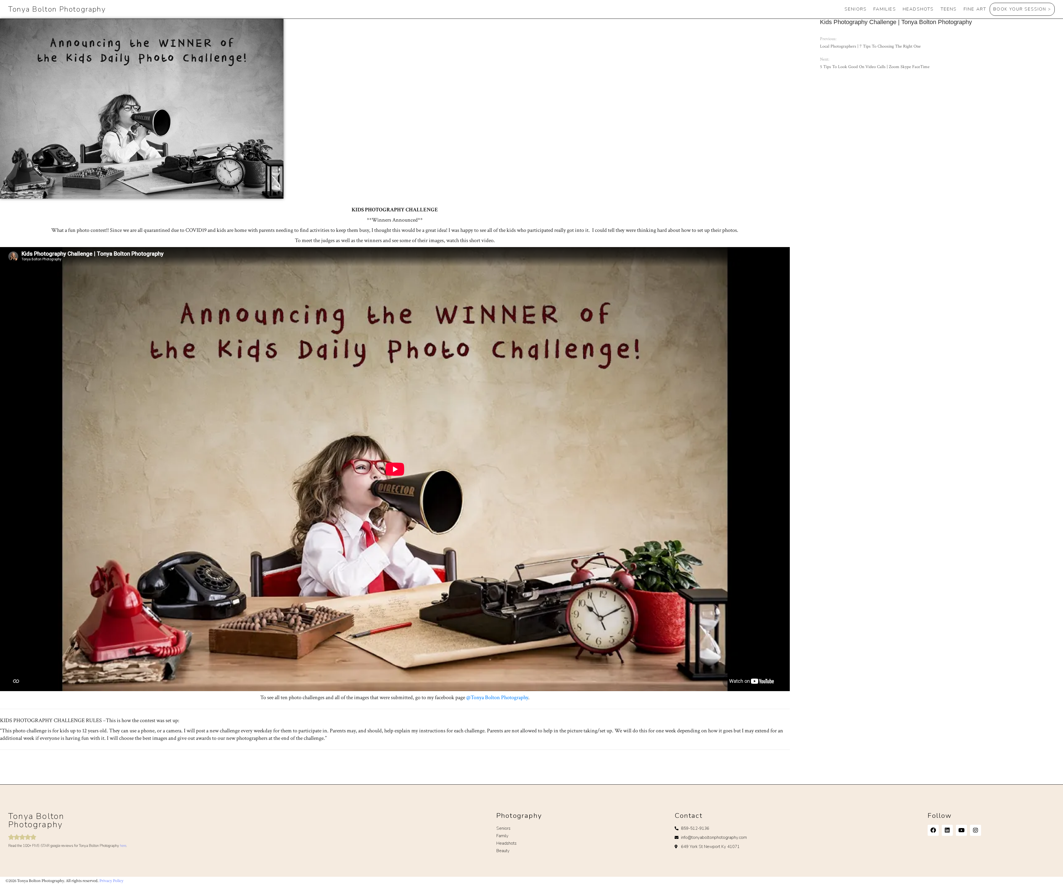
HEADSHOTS (918, 9)
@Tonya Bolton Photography (497, 697)
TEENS (949, 9)
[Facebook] (933, 830)
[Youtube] (961, 830)
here (123, 845)
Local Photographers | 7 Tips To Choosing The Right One (870, 46)
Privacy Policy (111, 880)
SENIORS (856, 9)
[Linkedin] (947, 830)
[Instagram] (975, 830)
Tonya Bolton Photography (57, 9)
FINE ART (975, 9)
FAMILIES (884, 9)
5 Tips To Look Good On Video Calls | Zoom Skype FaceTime (875, 67)
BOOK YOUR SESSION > (1022, 9)
